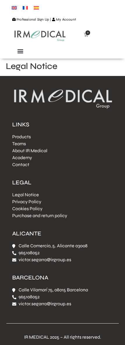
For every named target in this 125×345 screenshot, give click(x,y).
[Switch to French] (25, 7)
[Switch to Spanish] (36, 7)
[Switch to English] (14, 7)
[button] (20, 51)
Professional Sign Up (33, 19)
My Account (66, 19)
